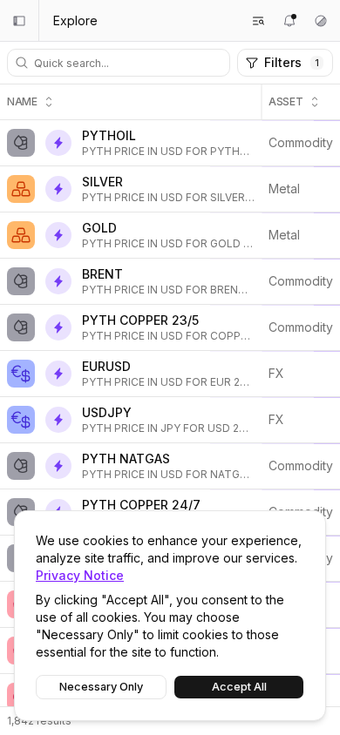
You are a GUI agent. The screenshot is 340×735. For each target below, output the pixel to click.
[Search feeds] (258, 21)
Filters (291, 62)
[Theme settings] (321, 21)
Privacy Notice (80, 575)
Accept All (239, 686)
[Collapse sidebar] (19, 21)
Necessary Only (101, 686)
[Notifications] (289, 21)
